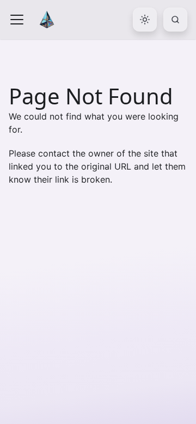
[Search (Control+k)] (175, 20)
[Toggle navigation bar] (17, 19)
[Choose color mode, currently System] (145, 20)
